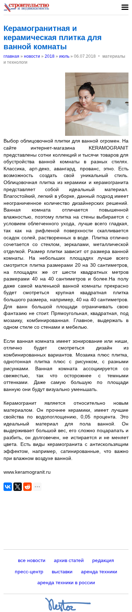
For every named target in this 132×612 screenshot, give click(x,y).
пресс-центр (29, 571)
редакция (103, 560)
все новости (31, 560)
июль (64, 56)
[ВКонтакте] (8, 486)
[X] (17, 486)
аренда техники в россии (66, 582)
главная (11, 56)
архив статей (69, 560)
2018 (50, 56)
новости (32, 56)
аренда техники (99, 571)
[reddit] (27, 486)
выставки (62, 571)
